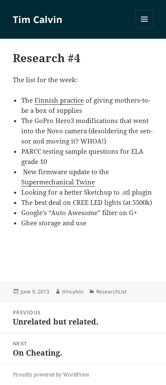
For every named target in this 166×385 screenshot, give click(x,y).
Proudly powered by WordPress (51, 374)
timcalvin (72, 291)
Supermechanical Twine (58, 182)
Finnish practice (59, 100)
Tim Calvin (37, 19)
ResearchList (111, 291)
